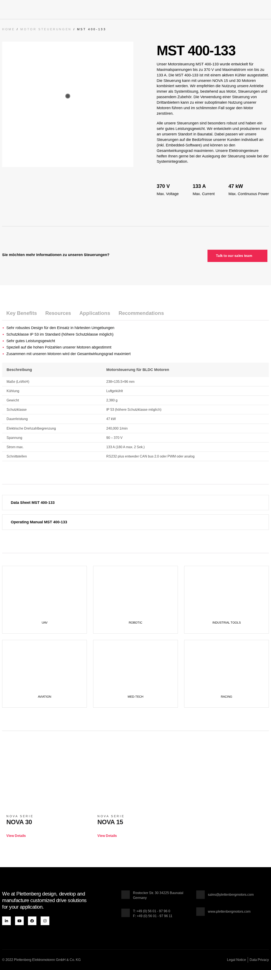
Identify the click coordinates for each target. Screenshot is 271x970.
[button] (266, 9)
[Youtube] (19, 920)
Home (8, 29)
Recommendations (141, 313)
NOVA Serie (19, 816)
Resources (58, 313)
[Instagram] (45, 920)
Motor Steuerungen (46, 29)
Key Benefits (21, 313)
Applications (94, 313)
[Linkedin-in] (6, 920)
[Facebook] (32, 920)
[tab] (21, 313)
